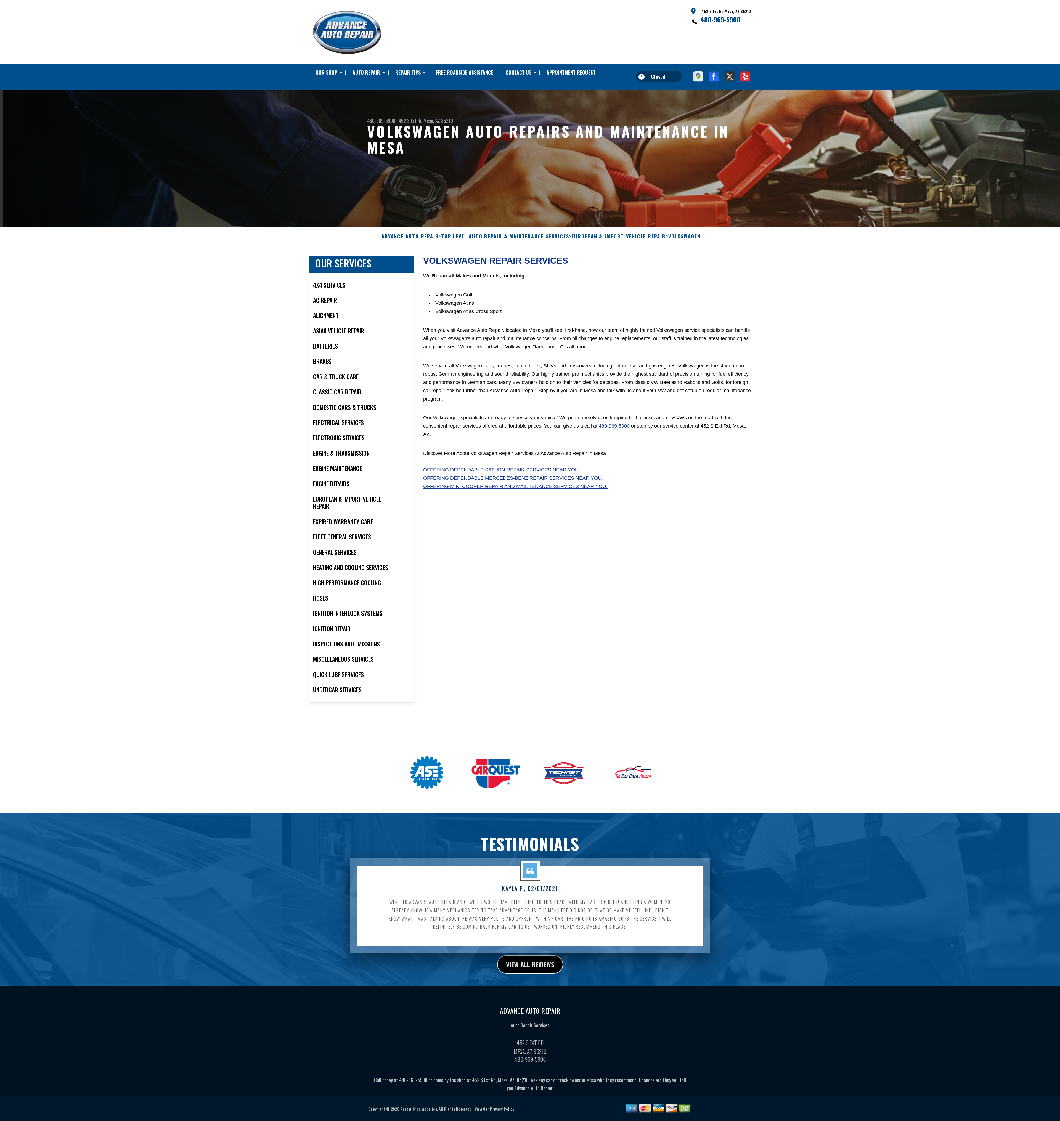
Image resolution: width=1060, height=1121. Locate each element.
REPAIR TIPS (408, 72)
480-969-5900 (720, 19)
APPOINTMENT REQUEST (571, 72)
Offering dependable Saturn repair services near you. (501, 470)
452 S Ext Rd (410, 120)
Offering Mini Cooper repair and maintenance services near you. (515, 486)
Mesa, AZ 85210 (438, 120)
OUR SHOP (326, 72)
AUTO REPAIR (366, 72)
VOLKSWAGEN (684, 237)
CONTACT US (518, 72)
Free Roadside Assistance (464, 72)
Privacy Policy (502, 1109)
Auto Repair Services (530, 1025)
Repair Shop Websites (418, 1109)
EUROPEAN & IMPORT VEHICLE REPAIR (618, 237)
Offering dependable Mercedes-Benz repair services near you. (513, 478)
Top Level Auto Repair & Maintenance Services (505, 237)
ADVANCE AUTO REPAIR (410, 237)
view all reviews (530, 964)
